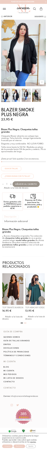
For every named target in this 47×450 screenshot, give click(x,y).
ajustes (33, 442)
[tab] (23, 217)
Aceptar (7, 446)
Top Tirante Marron (12, 308)
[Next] (42, 52)
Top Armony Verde (34, 308)
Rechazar (19, 446)
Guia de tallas (11, 168)
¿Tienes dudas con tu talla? (17, 176)
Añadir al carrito (26, 184)
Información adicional (16, 221)
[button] (14, 188)
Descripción (10, 217)
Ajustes (30, 446)
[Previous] (4, 52)
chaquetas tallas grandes (16, 238)
